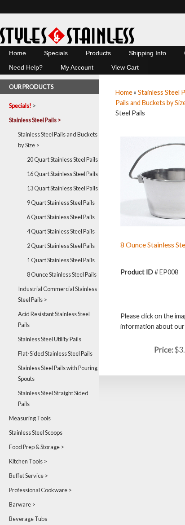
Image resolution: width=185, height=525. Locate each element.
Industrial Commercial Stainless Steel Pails (57, 294)
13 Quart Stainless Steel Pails (62, 188)
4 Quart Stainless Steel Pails (61, 231)
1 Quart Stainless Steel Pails (61, 260)
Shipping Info (147, 53)
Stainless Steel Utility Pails (49, 339)
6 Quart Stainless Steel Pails (61, 217)
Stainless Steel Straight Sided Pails (53, 398)
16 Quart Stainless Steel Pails (62, 173)
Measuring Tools (30, 418)
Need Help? (26, 67)
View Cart (125, 67)
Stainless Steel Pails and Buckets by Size (57, 140)
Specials (56, 53)
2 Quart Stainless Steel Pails (61, 245)
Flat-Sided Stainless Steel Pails (55, 353)
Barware (20, 504)
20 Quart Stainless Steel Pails (62, 159)
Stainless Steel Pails (33, 120)
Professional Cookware (38, 490)
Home (17, 53)
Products (98, 53)
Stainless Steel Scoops (35, 432)
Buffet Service (26, 475)
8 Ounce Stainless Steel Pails (62, 274)
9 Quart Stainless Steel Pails (61, 202)
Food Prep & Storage (34, 446)
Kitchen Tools (26, 461)
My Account (77, 67)
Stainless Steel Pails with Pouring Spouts (57, 373)
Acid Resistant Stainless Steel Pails (54, 319)
